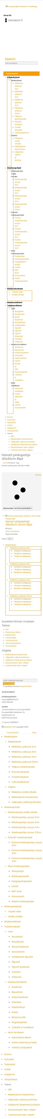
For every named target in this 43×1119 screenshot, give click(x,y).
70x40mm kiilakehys (22, 585)
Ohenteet (19, 355)
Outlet (10, 425)
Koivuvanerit (20, 275)
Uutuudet (11, 420)
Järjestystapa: (8, 508)
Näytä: (4, 539)
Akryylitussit (20, 314)
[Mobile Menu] (5, 12)
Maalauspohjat (14, 168)
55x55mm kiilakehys (22, 601)
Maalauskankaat (15, 289)
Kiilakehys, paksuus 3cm (19, 94)
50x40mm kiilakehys (22, 583)
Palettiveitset (20, 358)
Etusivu (10, 417)
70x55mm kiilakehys (22, 604)
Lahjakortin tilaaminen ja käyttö (24, 444)
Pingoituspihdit (21, 372)
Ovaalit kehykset (20, 776)
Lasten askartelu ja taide (24, 1042)
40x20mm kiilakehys (22, 551)
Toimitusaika (10, 637)
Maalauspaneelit (22, 259)
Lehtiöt (18, 267)
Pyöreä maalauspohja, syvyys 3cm (27, 852)
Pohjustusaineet (22, 352)
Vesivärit (18, 339)
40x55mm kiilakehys (22, 599)
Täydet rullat (17, 292)
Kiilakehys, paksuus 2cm (19, 86)
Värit (13, 308)
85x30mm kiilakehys (22, 572)
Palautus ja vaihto (13, 632)
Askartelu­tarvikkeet (21, 1037)
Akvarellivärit (20, 322)
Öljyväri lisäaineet (21, 966)
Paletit (17, 361)
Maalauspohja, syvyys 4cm (25, 827)
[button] (10, 59)
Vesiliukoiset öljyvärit (22, 956)
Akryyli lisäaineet (20, 946)
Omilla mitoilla (18, 294)
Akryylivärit (19, 311)
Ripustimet (19, 350)
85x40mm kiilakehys (22, 588)
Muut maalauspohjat (18, 866)
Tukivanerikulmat (22, 132)
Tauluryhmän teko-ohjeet (22, 450)
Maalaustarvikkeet (19, 344)
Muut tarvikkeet (16, 1032)
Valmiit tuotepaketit (22, 1047)
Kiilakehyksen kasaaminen (22, 439)
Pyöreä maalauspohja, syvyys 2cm (27, 844)
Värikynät (19, 341)
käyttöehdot (26, 686)
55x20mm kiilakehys (22, 553)
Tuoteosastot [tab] (13, 732)
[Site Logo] (7, 727)
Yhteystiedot (12, 431)
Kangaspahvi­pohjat (22, 881)
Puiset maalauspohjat (23, 901)
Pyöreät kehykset (20, 771)
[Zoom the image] (21, 6)
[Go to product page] (23, 515)
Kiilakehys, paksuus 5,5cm (19, 111)
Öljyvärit (18, 330)
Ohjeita (14, 135)
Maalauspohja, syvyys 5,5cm (26, 832)
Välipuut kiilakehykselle (23, 766)
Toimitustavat (11, 640)
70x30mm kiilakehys (22, 569)
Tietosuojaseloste (13, 643)
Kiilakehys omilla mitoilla (19, 141)
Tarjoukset (11, 422)
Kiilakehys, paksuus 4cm (19, 102)
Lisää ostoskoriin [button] (12, 531)
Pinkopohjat (20, 256)
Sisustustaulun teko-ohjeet (22, 447)
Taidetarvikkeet (14, 305)
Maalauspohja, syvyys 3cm (25, 822)
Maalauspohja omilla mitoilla (22, 812)
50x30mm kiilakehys (22, 567)
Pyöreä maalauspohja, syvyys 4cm (27, 859)
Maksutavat (10, 635)
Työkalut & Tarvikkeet (22, 1027)
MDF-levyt (17, 891)
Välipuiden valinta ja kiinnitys (23, 442)
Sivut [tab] (34, 732)
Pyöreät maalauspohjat (20, 837)
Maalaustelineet (14, 302)
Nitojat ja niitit (19, 1017)
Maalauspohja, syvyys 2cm (25, 817)
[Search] (6, 66)
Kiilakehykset (13, 77)
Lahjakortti (11, 428)
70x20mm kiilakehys (22, 556)
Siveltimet (19, 347)
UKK (12, 436)
